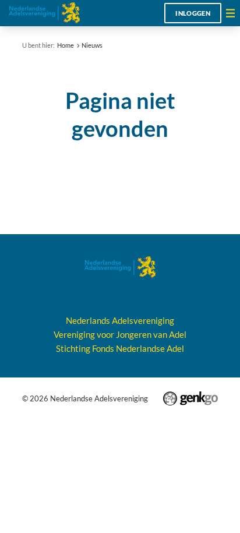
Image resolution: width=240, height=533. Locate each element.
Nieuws (92, 45)
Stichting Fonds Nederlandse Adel (120, 348)
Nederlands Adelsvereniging (120, 320)
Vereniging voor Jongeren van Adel (120, 334)
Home (65, 45)
